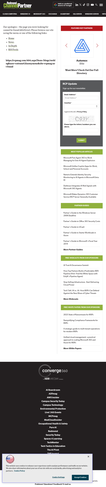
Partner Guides (81, 206)
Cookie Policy (19, 471)
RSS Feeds (13, 50)
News (11, 42)
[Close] (88, 456)
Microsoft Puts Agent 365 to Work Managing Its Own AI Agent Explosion (79, 159)
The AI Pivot (53, 450)
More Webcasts (70, 299)
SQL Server (77, 14)
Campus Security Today (53, 401)
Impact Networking (81, 57)
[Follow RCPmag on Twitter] (80, 5)
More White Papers (72, 349)
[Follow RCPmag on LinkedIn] (76, 5)
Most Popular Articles (82, 152)
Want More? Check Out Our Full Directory (81, 71)
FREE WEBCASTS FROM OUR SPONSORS (81, 258)
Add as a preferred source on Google (65, 4)
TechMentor (53, 443)
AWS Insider (53, 398)
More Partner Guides (73, 250)
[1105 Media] (53, 379)
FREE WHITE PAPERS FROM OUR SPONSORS (82, 307)
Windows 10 (25, 14)
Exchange (53, 14)
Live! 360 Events (53, 412)
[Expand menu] (101, 5)
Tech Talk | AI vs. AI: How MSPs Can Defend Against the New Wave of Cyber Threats (81, 292)
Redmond (53, 431)
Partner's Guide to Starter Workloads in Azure (79, 234)
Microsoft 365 (39, 14)
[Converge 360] (53, 371)
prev (66, 45)
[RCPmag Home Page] (17, 6)
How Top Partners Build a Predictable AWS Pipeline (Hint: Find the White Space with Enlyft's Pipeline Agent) (81, 274)
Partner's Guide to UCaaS (73, 227)
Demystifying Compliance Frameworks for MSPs (80, 322)
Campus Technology (53, 405)
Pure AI (53, 427)
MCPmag (53, 416)
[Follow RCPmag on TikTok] (84, 5)
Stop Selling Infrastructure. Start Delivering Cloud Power (81, 283)
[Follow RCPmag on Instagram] (88, 5)
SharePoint (65, 14)
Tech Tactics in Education (53, 446)
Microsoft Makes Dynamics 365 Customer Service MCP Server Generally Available (80, 195)
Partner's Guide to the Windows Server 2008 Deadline (79, 214)
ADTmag (53, 394)
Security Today (53, 435)
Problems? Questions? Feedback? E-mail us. (53, 484)
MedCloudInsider (53, 420)
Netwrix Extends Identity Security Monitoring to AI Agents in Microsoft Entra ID (81, 177)
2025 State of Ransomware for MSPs (78, 315)
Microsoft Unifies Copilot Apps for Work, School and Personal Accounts (80, 167)
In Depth (12, 46)
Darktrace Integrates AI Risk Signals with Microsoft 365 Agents (79, 187)
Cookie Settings (58, 477)
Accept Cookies (80, 477)
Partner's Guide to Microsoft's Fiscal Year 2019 (80, 242)
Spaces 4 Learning (53, 439)
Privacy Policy (82, 112)
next (97, 45)
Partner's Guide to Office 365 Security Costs (81, 221)
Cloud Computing (10, 14)
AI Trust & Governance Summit (76, 265)
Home (11, 38)
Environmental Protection (53, 409)
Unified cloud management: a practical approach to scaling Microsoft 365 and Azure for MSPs (79, 340)
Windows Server (92, 14)
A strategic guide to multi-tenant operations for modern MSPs (81, 330)
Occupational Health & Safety (53, 424)
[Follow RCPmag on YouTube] (92, 5)
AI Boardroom (53, 390)
